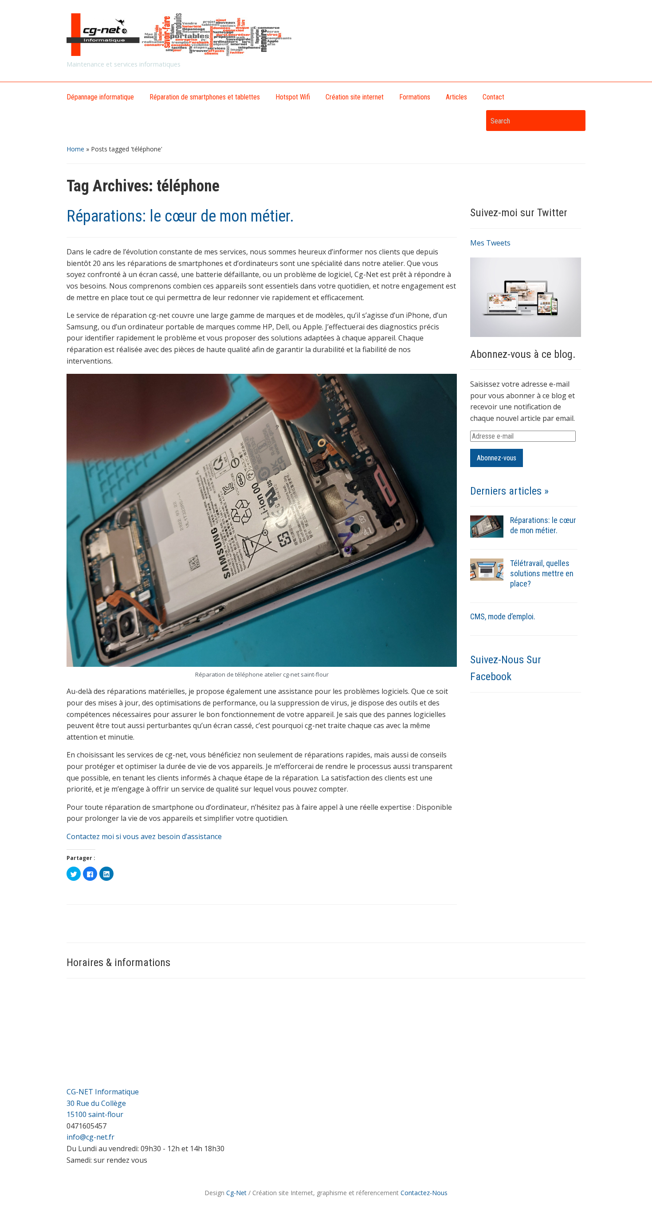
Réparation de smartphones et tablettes (204, 97)
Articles (456, 97)
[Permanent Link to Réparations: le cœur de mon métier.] (486, 526)
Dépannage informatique (100, 97)
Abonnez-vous (496, 458)
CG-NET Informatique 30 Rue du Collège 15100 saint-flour (103, 1103)
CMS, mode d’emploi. (502, 616)
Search (574, 120)
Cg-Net (236, 1192)
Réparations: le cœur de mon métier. (180, 216)
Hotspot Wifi (292, 97)
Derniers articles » (509, 491)
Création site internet (355, 97)
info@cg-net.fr (90, 1137)
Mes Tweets (490, 243)
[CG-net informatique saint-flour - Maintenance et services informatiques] (180, 34)
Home (75, 149)
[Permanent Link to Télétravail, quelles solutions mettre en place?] (486, 569)
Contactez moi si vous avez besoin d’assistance (144, 836)
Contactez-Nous (424, 1192)
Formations (414, 97)
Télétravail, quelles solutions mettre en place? (541, 573)
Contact (493, 97)
